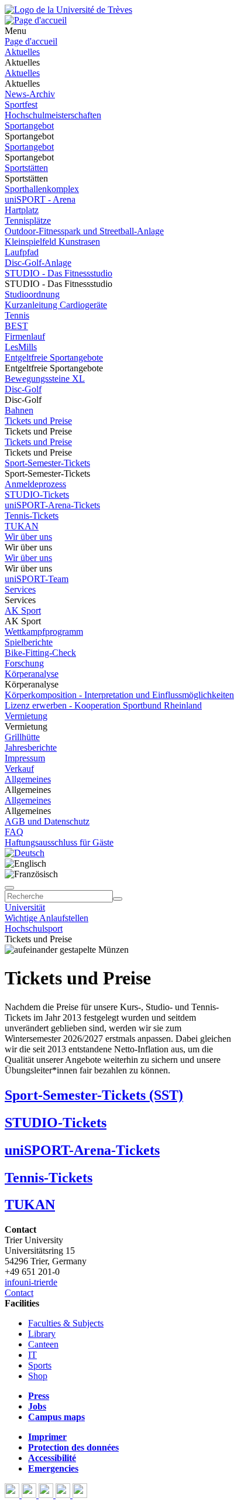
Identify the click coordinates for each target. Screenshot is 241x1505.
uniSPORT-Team (36, 579)
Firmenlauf (25, 336)
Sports (39, 1365)
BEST (16, 326)
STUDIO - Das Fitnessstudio (58, 273)
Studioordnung (32, 294)
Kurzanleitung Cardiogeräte (56, 305)
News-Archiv (30, 94)
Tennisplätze (28, 220)
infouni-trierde (31, 1282)
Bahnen (19, 410)
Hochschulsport (34, 928)
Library (42, 1334)
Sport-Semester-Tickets (47, 463)
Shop (37, 1376)
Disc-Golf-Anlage (38, 263)
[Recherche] (117, 899)
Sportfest (21, 105)
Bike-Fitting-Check (40, 653)
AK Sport (23, 610)
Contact (19, 1293)
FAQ (14, 832)
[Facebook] (13, 1495)
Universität (25, 907)
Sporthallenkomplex (42, 189)
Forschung (24, 663)
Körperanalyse (31, 674)
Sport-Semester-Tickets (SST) (94, 1095)
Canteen (43, 1344)
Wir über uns (28, 537)
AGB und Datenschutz (47, 821)
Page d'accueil (31, 41)
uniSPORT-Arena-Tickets (52, 505)
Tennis (17, 315)
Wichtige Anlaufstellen (46, 918)
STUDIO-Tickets (37, 495)
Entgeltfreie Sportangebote (54, 357)
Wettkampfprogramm (44, 632)
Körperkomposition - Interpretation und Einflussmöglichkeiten (119, 695)
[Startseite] (68, 10)
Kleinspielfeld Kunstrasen (52, 242)
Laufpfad (22, 252)
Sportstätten (26, 168)
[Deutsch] (24, 853)
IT (32, 1355)
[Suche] (9, 888)
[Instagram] (64, 1495)
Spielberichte (29, 642)
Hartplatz (22, 210)
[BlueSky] (30, 1495)
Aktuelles (22, 52)
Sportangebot (29, 126)
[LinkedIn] (80, 1495)
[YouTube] (47, 1495)
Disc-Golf (23, 389)
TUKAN (22, 526)
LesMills (21, 347)
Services (20, 589)
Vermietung (26, 716)
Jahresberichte (31, 747)
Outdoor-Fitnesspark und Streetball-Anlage (84, 231)
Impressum (25, 758)
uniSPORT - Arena (40, 199)
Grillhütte (22, 737)
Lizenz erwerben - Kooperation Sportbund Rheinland (103, 705)
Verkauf (19, 769)
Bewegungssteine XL (45, 379)
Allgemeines (28, 779)
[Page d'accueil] (36, 20)
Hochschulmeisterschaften (53, 115)
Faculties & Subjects (66, 1323)
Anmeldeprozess (35, 484)
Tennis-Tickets (31, 516)
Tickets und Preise (38, 421)
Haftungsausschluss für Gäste (59, 842)
